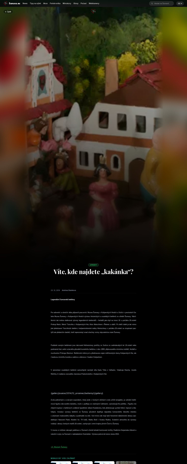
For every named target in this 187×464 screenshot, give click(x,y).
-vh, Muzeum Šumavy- (59, 447)
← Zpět (8, 12)
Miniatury (67, 3)
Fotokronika (55, 3)
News (25, 3)
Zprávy (93, 265)
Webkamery (94, 3)
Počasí (84, 3)
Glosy (75, 3)
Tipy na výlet (35, 3)
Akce (45, 3)
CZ (180, 3)
